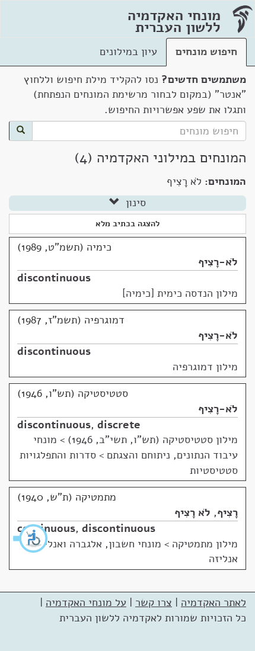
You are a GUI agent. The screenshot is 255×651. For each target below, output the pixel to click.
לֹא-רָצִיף (218, 262)
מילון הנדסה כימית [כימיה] (180, 293)
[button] (31, 538)
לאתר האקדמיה (213, 602)
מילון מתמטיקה (205, 544)
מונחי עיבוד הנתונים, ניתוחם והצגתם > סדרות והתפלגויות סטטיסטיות (129, 454)
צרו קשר (153, 602)
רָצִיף (227, 512)
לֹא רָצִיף (192, 512)
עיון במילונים (128, 51)
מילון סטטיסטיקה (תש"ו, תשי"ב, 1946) (153, 439)
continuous (46, 528)
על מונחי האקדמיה (86, 602)
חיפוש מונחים (206, 51)
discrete (119, 425)
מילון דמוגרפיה (205, 367)
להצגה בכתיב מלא (127, 223)
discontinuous (54, 278)
